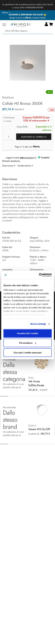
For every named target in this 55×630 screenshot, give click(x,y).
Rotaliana (8, 97)
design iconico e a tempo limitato (27, 17)
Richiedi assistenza (11, 161)
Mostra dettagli (38, 324)
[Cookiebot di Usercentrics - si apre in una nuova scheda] (39, 275)
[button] (6, 12)
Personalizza (25, 343)
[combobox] (27, 31)
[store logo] (20, 24)
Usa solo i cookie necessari (28, 352)
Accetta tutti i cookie (27, 333)
